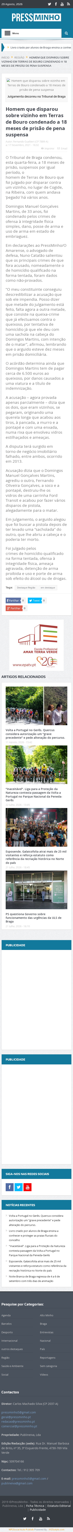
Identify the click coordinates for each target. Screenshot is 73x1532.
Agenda (6, 1315)
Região (5, 1357)
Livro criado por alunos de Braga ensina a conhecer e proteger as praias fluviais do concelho (33, 1235)
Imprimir (49, 148)
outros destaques (12, 1349)
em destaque (48, 587)
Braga (43, 1323)
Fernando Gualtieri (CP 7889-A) (30, 141)
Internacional (9, 1340)
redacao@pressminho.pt (18, 1421)
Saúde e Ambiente (12, 1366)
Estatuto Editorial (59, 1506)
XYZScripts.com (56, 1529)
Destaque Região (26, 587)
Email (64, 148)
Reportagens (47, 1357)
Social (4, 1374)
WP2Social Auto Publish (21, 1529)
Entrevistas (46, 1332)
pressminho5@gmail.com (18, 1412)
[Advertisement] (36, 1000)
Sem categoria (48, 1366)
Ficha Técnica (35, 1506)
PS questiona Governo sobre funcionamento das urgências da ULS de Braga (33, 917)
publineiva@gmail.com (16, 1483)
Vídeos (44, 1374)
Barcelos (6, 1323)
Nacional (45, 1340)
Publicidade (38, 1510)
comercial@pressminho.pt (19, 1426)
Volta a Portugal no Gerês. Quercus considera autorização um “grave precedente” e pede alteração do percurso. (35, 733)
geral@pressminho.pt (16, 1417)
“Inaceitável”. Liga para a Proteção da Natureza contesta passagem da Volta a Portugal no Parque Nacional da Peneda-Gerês (34, 794)
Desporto (7, 1332)
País (42, 1349)
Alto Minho (46, 1315)
